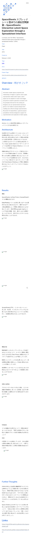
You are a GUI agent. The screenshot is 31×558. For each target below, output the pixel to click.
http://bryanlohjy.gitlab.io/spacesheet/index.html (14, 75)
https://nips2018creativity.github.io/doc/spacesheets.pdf (15, 69)
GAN (3, 63)
